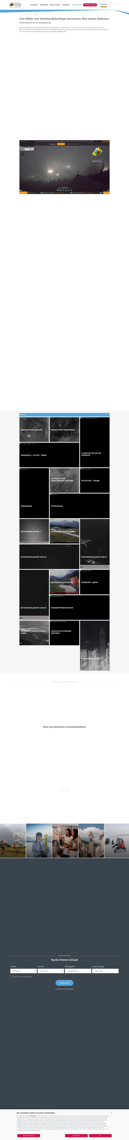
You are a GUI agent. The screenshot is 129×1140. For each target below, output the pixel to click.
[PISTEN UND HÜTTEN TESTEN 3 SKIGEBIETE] (39, 841)
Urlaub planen (90, 5)
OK (100, 1135)
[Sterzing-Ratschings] (15, 5)
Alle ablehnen (76, 1135)
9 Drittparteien (32, 1116)
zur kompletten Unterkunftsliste (64, 989)
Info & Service (77, 5)
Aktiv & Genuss (55, 5)
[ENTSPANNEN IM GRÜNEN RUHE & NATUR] (13, 841)
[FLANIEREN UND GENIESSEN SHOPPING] (65, 841)
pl (124, 4)
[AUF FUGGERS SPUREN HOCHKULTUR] (91, 841)
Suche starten (64, 983)
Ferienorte (44, 5)
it (118, 4)
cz (122, 4)
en (120, 4)
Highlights (34, 5)
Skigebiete (66, 5)
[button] (111, 1112)
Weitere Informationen (28, 1135)
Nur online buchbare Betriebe (22, 977)
